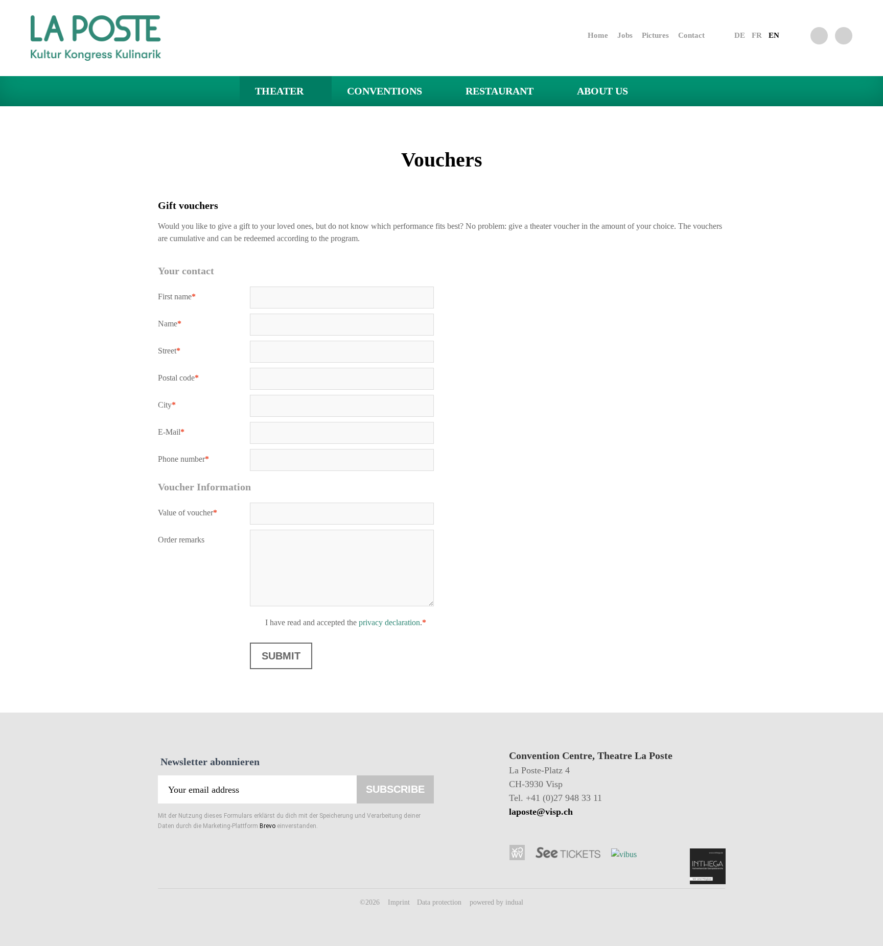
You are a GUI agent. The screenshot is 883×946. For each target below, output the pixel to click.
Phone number (183, 460)
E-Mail (177, 433)
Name (177, 325)
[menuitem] (588, 35)
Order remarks (181, 539)
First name (177, 298)
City (177, 406)
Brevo (267, 826)
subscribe (395, 789)
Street (177, 352)
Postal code (178, 379)
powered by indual (496, 902)
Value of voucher (187, 514)
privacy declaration (389, 622)
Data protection (440, 902)
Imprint (400, 902)
